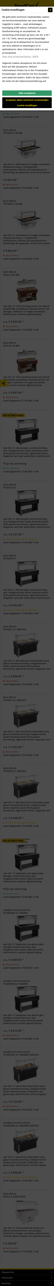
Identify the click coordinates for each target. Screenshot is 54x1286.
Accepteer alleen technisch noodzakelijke (27, 100)
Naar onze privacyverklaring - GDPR (20, 56)
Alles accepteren (27, 93)
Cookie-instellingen (27, 105)
